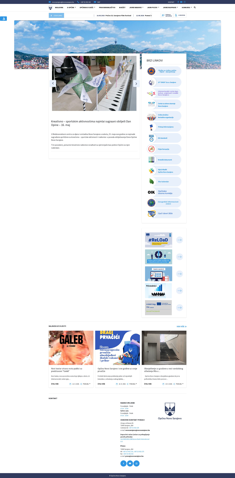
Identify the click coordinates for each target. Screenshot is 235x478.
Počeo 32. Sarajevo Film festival (109, 15)
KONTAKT (171, 2)
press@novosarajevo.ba (134, 456)
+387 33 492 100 (86, 2)
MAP (98, 2)
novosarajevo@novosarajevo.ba (137, 430)
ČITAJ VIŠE (55, 384)
